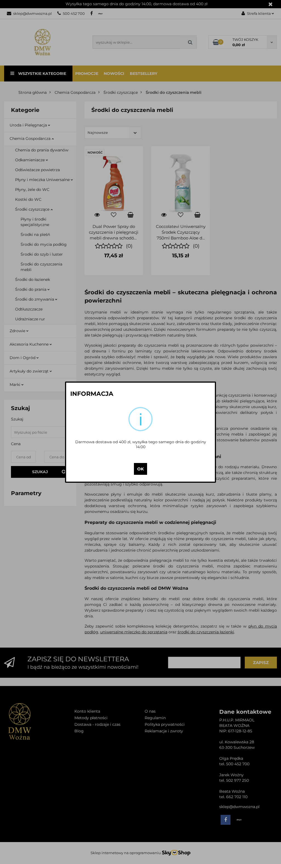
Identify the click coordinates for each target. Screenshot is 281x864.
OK (140, 468)
